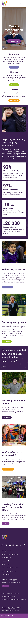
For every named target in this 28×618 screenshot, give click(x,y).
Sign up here (5, 585)
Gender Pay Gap (6, 557)
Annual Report (6, 574)
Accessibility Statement (9, 571)
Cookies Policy (6, 561)
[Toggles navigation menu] (25, 4)
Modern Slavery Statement (10, 554)
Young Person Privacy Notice (10, 568)
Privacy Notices (6, 551)
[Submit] (21, 4)
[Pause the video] (3, 48)
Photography (5, 564)
